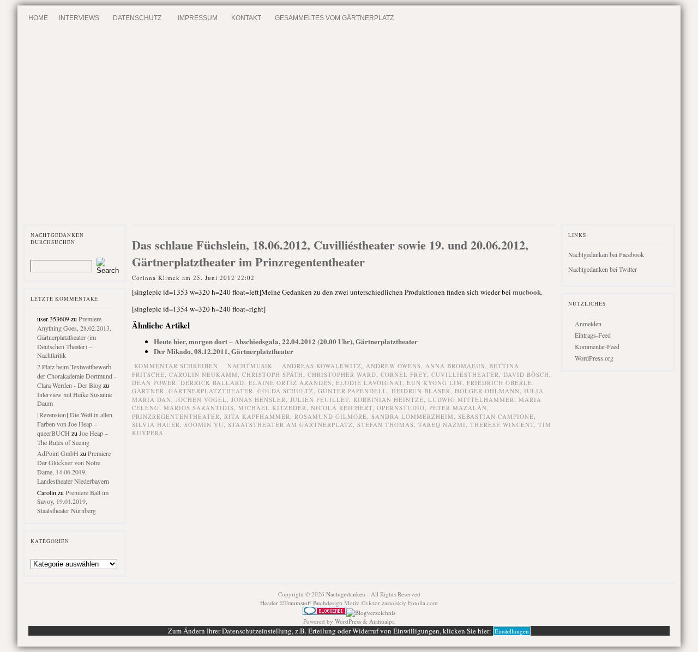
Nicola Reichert (341, 408)
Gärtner (148, 391)
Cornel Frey (404, 374)
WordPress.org (594, 358)
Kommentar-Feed (597, 346)
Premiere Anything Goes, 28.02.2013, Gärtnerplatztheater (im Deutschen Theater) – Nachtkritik (74, 336)
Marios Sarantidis (199, 408)
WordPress (348, 621)
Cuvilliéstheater (465, 374)
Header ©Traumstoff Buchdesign (302, 603)
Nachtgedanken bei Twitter (602, 269)
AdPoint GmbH (58, 453)
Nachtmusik (250, 366)
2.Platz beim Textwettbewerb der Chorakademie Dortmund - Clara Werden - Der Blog (76, 375)
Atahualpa (382, 621)
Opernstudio (401, 408)
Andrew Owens (393, 366)
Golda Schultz (285, 391)
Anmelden (588, 323)
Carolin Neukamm (203, 374)
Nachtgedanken (345, 594)
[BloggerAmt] (370, 612)
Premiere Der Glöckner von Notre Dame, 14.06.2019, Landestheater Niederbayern (74, 467)
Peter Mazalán (458, 408)
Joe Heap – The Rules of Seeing (72, 438)
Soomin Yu (204, 425)
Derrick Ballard (212, 383)
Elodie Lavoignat (369, 383)
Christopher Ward (342, 374)
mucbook (527, 292)
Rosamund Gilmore (330, 416)
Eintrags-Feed (593, 335)
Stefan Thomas (385, 425)
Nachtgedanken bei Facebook (606, 254)
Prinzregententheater (176, 416)
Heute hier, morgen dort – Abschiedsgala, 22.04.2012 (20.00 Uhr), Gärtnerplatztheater (286, 341)
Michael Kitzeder (272, 408)
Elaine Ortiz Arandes (290, 383)
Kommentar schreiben (176, 366)
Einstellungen (512, 631)
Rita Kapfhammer (257, 416)
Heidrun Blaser (421, 391)
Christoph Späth (272, 374)
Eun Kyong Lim (434, 383)
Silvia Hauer (156, 425)
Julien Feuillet (319, 399)
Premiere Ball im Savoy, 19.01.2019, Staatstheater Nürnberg (73, 501)
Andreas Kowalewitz (322, 366)
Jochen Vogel (201, 399)
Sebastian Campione (496, 416)
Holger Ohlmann (487, 391)
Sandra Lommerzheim (412, 416)
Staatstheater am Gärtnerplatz (290, 425)
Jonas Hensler (258, 399)
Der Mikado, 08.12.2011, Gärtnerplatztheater (223, 351)
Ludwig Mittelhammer (471, 399)
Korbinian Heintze (388, 399)
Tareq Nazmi (442, 425)
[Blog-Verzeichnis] (324, 612)
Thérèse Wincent (502, 425)
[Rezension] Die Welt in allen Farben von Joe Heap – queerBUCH (74, 423)
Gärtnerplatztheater (211, 391)
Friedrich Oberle (499, 383)
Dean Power (154, 383)
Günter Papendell (352, 391)
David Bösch (526, 374)
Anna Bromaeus (455, 366)
